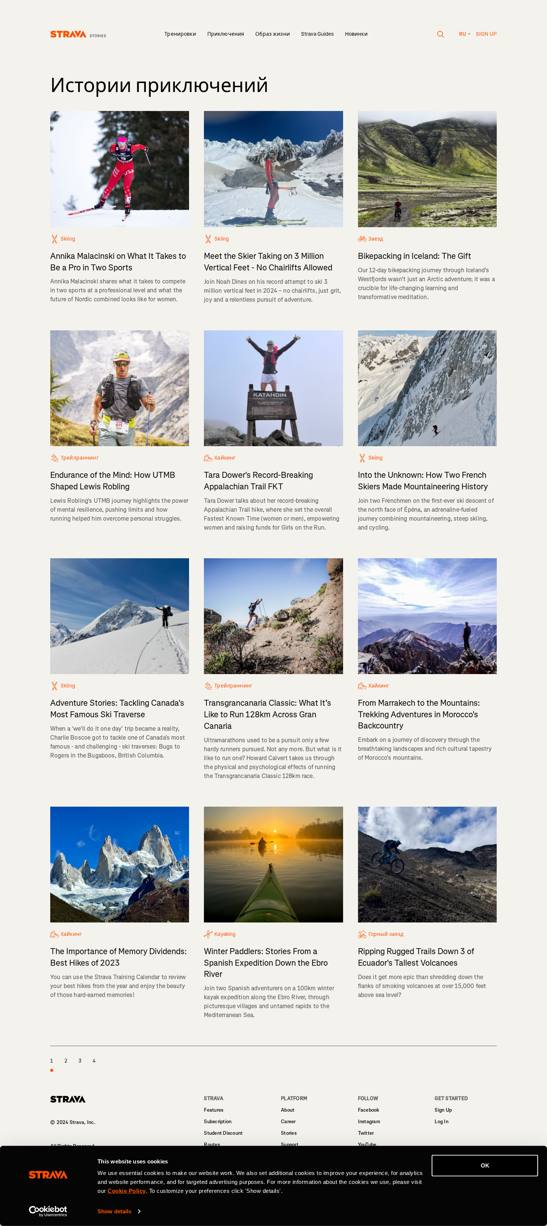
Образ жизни (272, 34)
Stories (289, 1133)
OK (485, 1165)
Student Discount (223, 1133)
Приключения (225, 34)
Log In (441, 1121)
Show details (114, 1211)
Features (213, 1110)
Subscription (217, 1121)
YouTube (367, 1144)
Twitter (366, 1133)
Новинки (356, 34)
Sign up (486, 34)
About (287, 1110)
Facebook (369, 1110)
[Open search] (440, 34)
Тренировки (180, 34)
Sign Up (443, 1110)
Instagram (369, 1121)
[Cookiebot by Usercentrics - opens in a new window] (48, 1211)
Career (288, 1121)
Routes (212, 1144)
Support (289, 1144)
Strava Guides (317, 34)
